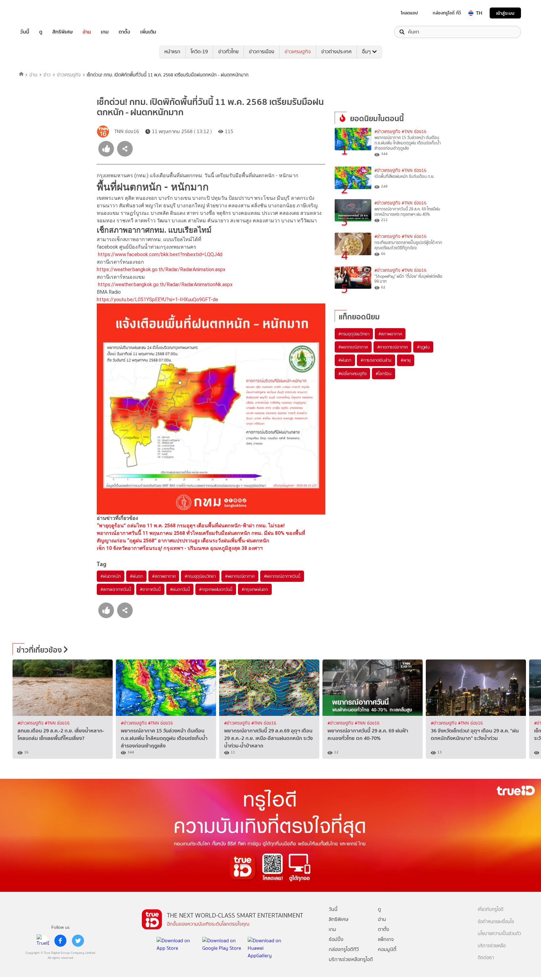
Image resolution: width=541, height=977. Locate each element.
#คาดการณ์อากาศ (392, 347)
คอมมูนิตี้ (387, 949)
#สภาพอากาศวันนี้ (115, 589)
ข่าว (47, 74)
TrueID (39, 13)
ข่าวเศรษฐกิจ (298, 51)
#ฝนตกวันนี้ (180, 589)
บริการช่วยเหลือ (492, 946)
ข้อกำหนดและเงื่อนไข (496, 921)
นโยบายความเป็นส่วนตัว (499, 933)
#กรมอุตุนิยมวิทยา (200, 576)
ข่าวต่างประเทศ (336, 51)
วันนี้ (24, 32)
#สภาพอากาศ (163, 576)
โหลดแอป (409, 13)
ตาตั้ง (124, 32)
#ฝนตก (136, 576)
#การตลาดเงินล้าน (376, 360)
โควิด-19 (199, 51)
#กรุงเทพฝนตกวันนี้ (215, 589)
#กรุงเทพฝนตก (255, 589)
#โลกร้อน (383, 373)
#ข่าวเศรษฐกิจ (387, 131)
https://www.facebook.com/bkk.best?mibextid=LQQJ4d (160, 254)
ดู (40, 32)
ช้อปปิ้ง (336, 939)
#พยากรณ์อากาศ (240, 576)
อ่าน (87, 32)
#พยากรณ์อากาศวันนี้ (282, 576)
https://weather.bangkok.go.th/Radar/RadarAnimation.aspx (161, 269)
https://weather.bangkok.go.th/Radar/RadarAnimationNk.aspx (165, 284)
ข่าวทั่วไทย (228, 51)
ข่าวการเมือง (261, 51)
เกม (105, 32)
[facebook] (60, 940)
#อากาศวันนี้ (150, 589)
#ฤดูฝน (423, 347)
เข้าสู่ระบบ (505, 13)
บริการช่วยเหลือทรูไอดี (351, 959)
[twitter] (78, 940)
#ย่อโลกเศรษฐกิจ (352, 373)
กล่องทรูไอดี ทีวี (447, 13)
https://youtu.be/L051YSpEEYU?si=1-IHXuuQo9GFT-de (157, 299)
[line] (43, 940)
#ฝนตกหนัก (110, 576)
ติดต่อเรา (486, 957)
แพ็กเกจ (386, 939)
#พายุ (405, 360)
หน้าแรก (172, 51)
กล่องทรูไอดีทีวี (344, 949)
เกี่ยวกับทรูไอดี (490, 909)
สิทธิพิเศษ (62, 32)
